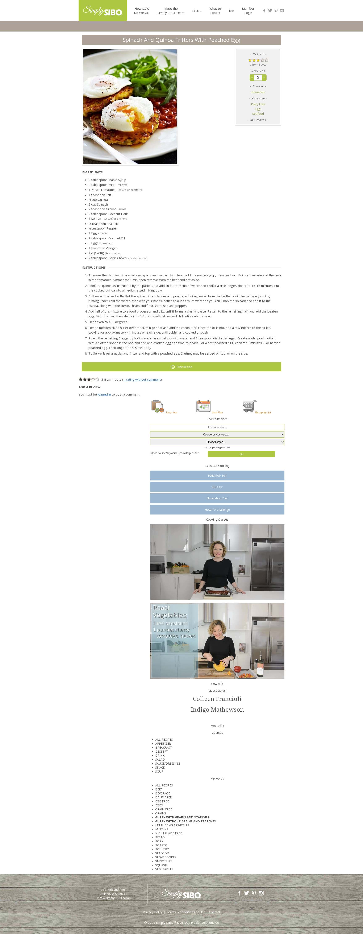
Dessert (161, 751)
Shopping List (263, 412)
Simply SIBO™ (166, 922)
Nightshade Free (168, 833)
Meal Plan (217, 412)
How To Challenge (217, 510)
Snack (160, 767)
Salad (160, 759)
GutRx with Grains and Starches (182, 817)
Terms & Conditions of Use (185, 912)
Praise (196, 10)
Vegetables (164, 869)
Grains (160, 813)
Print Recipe (184, 367)
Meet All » (217, 726)
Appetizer (163, 743)
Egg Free (162, 801)
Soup (159, 771)
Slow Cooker (165, 857)
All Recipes (164, 739)
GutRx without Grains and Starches (185, 821)
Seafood (258, 113)
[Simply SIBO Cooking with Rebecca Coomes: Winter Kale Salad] (217, 640)
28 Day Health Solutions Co (199, 922)
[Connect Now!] (264, 10)
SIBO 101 (217, 487)
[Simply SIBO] (103, 9)
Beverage (162, 793)
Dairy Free (258, 104)
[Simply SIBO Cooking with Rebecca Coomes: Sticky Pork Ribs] (217, 562)
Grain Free (163, 809)
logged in (104, 394)
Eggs (258, 108)
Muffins (161, 829)
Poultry (162, 849)
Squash (161, 865)
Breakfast (258, 92)
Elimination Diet (217, 498)
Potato (161, 845)
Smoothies (163, 861)
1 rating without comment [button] (142, 379)
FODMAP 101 (217, 476)
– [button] (252, 77)
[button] (250, 60)
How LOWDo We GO (142, 10)
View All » (217, 684)
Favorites (171, 412)
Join (231, 10)
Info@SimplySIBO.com (113, 898)
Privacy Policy (153, 912)
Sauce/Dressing (167, 763)
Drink (159, 755)
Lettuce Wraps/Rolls (172, 825)
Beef (158, 789)
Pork (159, 841)
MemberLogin (248, 10)
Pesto (160, 837)
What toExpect (215, 10)
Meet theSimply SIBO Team (171, 10)
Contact (214, 912)
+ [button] (264, 77)
